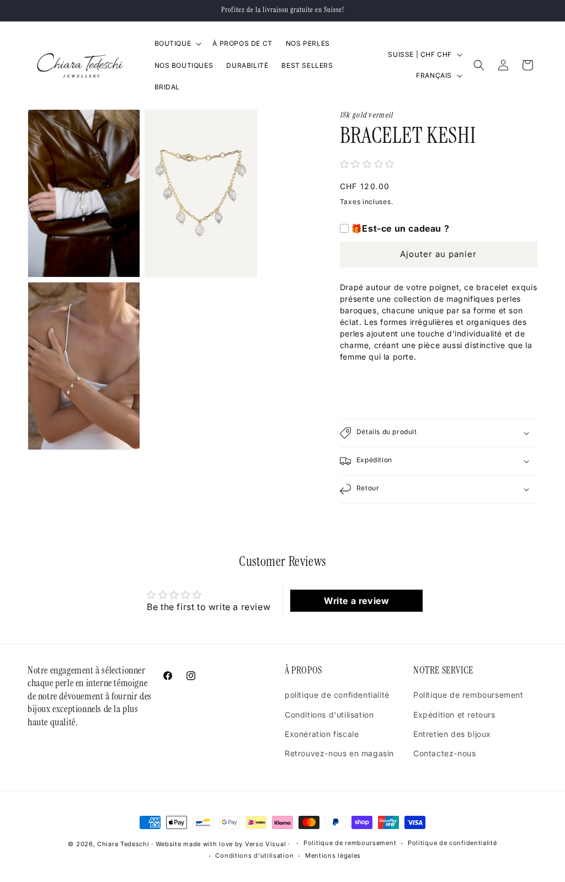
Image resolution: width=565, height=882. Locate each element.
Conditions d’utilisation (254, 855)
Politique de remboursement (468, 694)
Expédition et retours (454, 714)
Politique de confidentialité (452, 843)
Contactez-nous (444, 753)
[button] (177, 44)
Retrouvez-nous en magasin (339, 753)
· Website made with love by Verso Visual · (221, 844)
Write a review (356, 600)
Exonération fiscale (322, 734)
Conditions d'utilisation (329, 714)
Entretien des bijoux (452, 734)
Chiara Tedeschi (123, 844)
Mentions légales (333, 855)
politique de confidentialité (337, 694)
